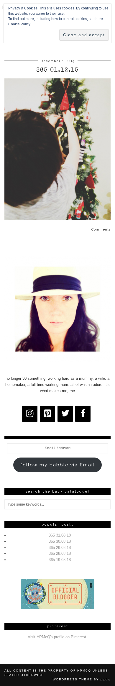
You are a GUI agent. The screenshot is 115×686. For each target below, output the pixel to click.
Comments (101, 229)
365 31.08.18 (60, 535)
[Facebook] (83, 414)
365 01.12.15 (57, 70)
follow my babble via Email (57, 465)
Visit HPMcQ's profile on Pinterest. (57, 637)
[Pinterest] (47, 414)
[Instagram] (29, 414)
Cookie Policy (19, 24)
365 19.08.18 (60, 559)
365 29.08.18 (60, 547)
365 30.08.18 (60, 541)
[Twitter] (65, 414)
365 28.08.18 (60, 553)
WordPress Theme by (82, 679)
